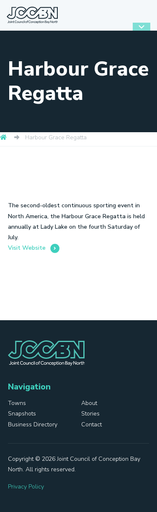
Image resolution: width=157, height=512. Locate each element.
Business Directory (32, 424)
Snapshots (22, 414)
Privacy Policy (26, 487)
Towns (17, 403)
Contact (91, 424)
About (89, 403)
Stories (90, 414)
